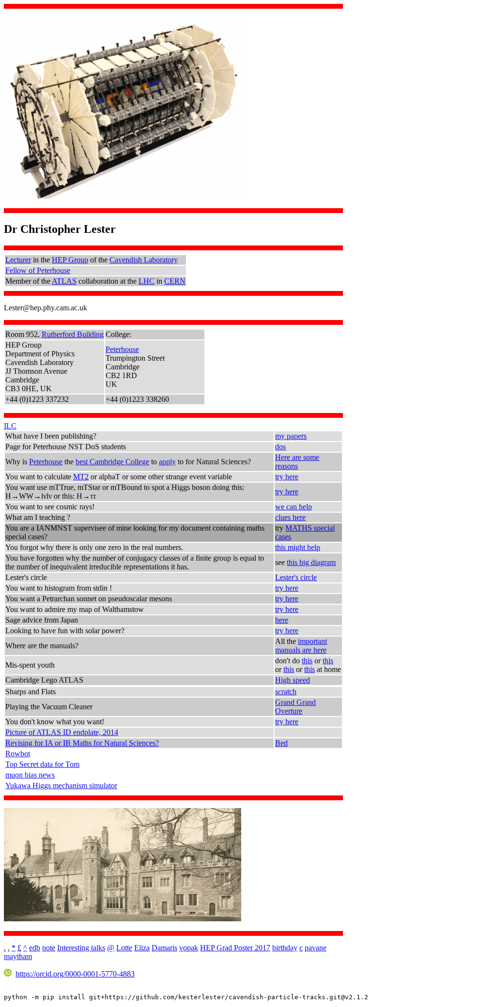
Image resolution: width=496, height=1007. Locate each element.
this (307, 660)
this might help (297, 547)
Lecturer (18, 260)
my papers (291, 436)
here (281, 620)
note (48, 948)
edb (34, 948)
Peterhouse (122, 349)
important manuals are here (301, 645)
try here (286, 477)
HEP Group (70, 260)
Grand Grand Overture (295, 706)
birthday (284, 948)
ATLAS (64, 281)
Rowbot (17, 753)
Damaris (164, 948)
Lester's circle (296, 577)
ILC (10, 426)
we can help (293, 507)
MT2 (81, 477)
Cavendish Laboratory (143, 260)
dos (280, 446)
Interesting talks (81, 948)
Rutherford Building (73, 334)
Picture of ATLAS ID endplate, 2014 (61, 732)
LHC (147, 281)
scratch (285, 691)
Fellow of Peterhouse (37, 270)
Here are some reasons (297, 461)
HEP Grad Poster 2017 (235, 948)
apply (167, 462)
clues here (290, 517)
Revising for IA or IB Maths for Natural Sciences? (82, 743)
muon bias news (30, 775)
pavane (315, 948)
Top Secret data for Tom (42, 764)
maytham (18, 956)
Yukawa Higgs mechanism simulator (61, 785)
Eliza (142, 948)
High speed (292, 680)
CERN (175, 281)
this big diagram (311, 562)
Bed (281, 743)
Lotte (124, 948)
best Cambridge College (112, 462)
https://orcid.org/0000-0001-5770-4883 (75, 974)
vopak (188, 948)
